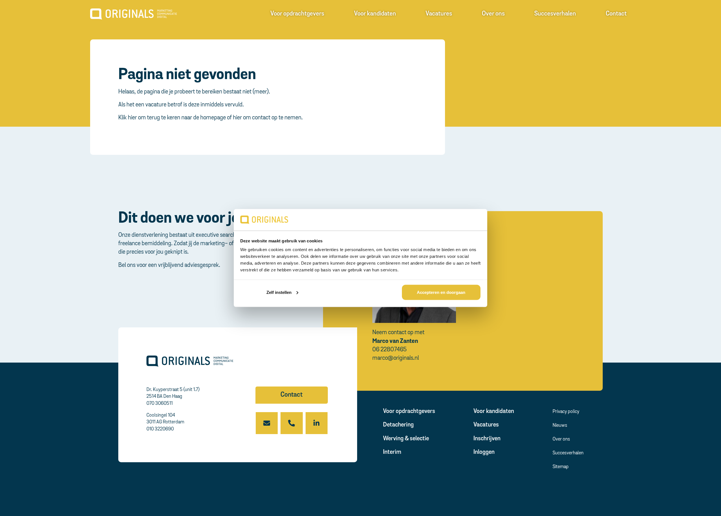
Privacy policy (566, 411)
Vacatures (439, 14)
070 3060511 (159, 403)
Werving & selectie (406, 439)
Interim (392, 452)
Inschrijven (486, 439)
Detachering (398, 425)
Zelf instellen (278, 292)
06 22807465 (389, 350)
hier (132, 118)
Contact (616, 14)
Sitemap (561, 466)
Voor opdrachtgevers (297, 14)
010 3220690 (160, 429)
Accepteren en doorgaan (441, 292)
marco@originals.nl (395, 358)
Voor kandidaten (375, 14)
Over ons (493, 14)
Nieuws (560, 425)
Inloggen (484, 452)
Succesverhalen (555, 14)
